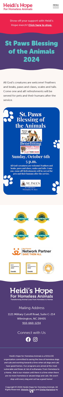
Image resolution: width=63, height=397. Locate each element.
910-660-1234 (31, 323)
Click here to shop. (40, 25)
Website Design (28, 389)
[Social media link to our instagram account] (35, 340)
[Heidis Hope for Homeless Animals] (17, 6)
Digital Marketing (47, 389)
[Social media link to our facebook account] (28, 340)
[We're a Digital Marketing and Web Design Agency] (31, 392)
